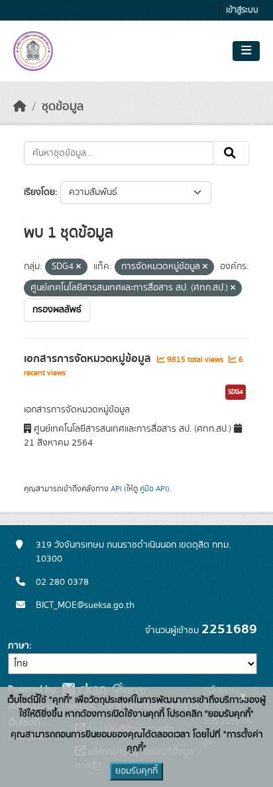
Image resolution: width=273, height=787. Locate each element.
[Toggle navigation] (246, 51)
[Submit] (231, 153)
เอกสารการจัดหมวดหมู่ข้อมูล (89, 358)
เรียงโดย (39, 192)
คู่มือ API (153, 489)
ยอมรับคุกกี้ (136, 771)
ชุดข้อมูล (62, 106)
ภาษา (18, 645)
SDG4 (235, 391)
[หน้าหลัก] (20, 106)
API (116, 489)
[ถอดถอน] (78, 267)
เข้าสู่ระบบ (242, 10)
